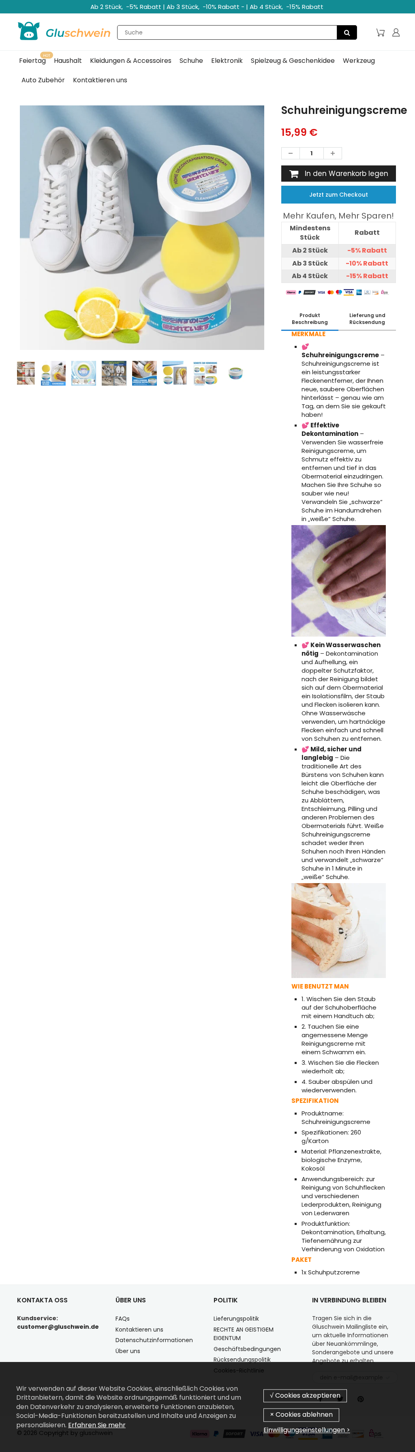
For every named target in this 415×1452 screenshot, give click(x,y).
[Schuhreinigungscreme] (142, 228)
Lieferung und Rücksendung (367, 319)
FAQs (123, 1319)
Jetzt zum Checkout (338, 195)
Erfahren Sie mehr (97, 1425)
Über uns (128, 1351)
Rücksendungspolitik (242, 1359)
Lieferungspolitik (236, 1319)
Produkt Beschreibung (310, 319)
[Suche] (347, 32)
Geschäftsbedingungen (247, 1349)
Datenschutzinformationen (154, 1340)
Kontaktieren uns (139, 1329)
